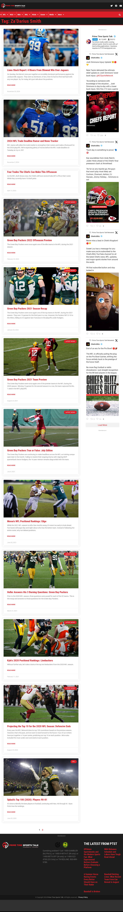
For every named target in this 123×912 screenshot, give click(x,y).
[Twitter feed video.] (102, 302)
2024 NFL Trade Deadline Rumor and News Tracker (32, 141)
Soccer (42, 15)
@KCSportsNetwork (104, 75)
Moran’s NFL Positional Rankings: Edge (26, 521)
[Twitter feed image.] (102, 111)
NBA (19, 15)
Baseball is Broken (92, 891)
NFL (4, 15)
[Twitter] (112, 6)
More (60, 15)
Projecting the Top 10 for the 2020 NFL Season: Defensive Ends (39, 726)
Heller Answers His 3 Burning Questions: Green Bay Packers (37, 592)
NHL (26, 15)
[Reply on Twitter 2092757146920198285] (88, 334)
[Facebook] (116, 6)
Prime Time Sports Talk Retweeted (103, 54)
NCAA (34, 15)
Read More (11, 85)
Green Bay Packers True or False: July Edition (30, 450)
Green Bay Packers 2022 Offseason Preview (29, 240)
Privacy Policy (83, 897)
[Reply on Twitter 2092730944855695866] (88, 419)
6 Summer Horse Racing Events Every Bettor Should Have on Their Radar (91, 879)
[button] (119, 15)
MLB (11, 15)
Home (1, 15)
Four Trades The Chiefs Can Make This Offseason (32, 172)
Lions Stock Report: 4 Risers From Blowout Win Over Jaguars (38, 70)
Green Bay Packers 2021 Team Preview (27, 379)
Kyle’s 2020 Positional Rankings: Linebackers (30, 660)
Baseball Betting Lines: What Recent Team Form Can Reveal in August (112, 878)
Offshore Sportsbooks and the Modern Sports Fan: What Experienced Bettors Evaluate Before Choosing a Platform (92, 858)
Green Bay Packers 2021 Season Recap (27, 308)
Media (51, 15)
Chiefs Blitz (95, 58)
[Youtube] (121, 6)
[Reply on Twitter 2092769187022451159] (88, 226)
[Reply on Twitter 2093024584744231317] (88, 135)
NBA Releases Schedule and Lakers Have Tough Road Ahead (112, 853)
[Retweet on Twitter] (90, 54)
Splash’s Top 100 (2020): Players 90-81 (27, 799)
